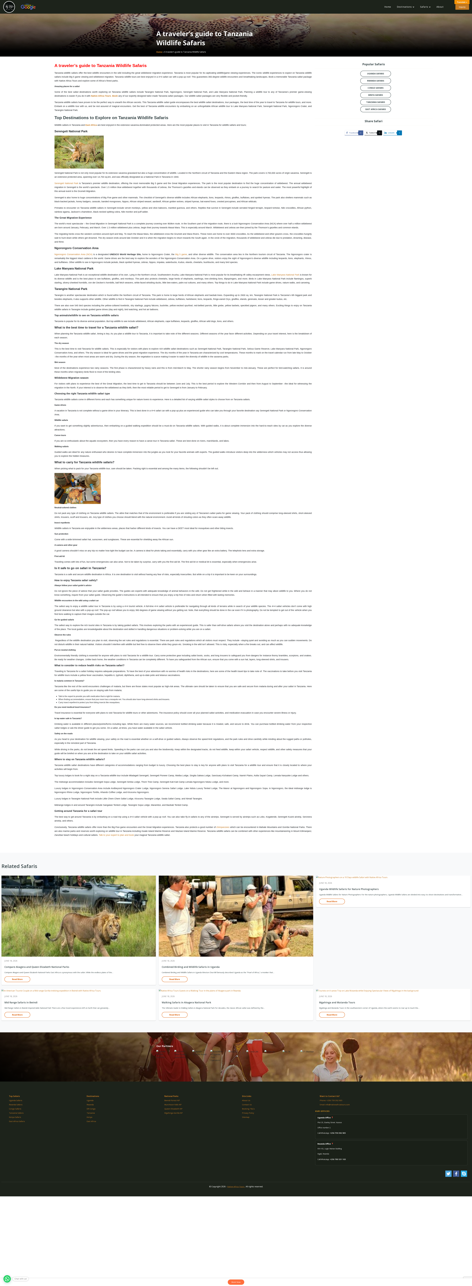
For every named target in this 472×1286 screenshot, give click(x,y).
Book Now (236, 1282)
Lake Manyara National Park (285, 275)
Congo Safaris (15, 1108)
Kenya (89, 1117)
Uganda (90, 1100)
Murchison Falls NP (173, 1104)
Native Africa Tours (236, 1186)
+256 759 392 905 (338, 1133)
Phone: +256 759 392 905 (331, 1100)
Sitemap (245, 1117)
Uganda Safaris (15, 1100)
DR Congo (91, 1108)
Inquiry (462, 7)
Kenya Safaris (15, 1117)
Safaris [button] (424, 7)
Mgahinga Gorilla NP (173, 1113)
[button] (7, 1279)
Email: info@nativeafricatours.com (335, 1104)
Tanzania (91, 1113)
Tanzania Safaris (16, 1113)
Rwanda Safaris (15, 1104)
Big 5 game (181, 254)
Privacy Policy (248, 1113)
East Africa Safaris (17, 1121)
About (440, 7)
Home (387, 7)
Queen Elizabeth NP (173, 1108)
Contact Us (247, 1104)
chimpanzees (222, 827)
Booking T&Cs (248, 1108)
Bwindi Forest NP (172, 1100)
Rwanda (90, 1104)
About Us (246, 1100)
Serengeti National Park (66, 183)
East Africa (91, 1121)
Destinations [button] (404, 7)
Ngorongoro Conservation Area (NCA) (73, 254)
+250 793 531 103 (338, 1159)
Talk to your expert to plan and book (116, 835)
